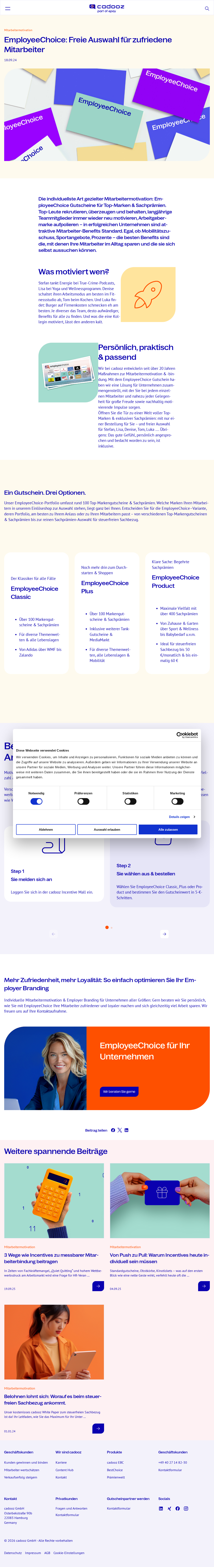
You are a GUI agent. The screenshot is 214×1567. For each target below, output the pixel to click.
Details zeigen (179, 817)
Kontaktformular (170, 1470)
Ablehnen (46, 829)
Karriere (61, 1462)
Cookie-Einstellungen (69, 1553)
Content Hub (65, 1470)
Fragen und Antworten (71, 1508)
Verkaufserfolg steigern (20, 1477)
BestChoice (115, 1470)
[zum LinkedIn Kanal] (160, 1508)
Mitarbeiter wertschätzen (21, 1470)
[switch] (83, 801)
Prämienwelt (116, 1477)
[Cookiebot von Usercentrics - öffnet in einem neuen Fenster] (179, 735)
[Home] (107, 8)
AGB (47, 1553)
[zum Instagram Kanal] (186, 1508)
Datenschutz (13, 1553)
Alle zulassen (168, 829)
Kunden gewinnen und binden (26, 1462)
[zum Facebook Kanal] (177, 1508)
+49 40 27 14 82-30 (172, 1462)
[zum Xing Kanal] (169, 1508)
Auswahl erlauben (107, 829)
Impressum (33, 1553)
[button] (7, 8)
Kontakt (61, 1477)
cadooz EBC (115, 1462)
